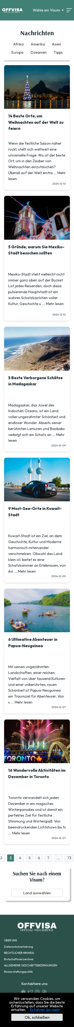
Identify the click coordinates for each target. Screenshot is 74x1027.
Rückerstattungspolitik (18, 972)
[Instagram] (38, 992)
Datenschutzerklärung (18, 947)
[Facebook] (45, 992)
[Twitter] (31, 992)
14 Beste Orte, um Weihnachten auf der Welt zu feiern (36, 122)
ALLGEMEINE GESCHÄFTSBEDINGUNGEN (30, 965)
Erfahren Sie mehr (45, 1009)
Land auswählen (37, 893)
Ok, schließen (37, 1017)
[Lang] (69, 10)
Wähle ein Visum (46, 10)
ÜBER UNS (10, 940)
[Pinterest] (24, 992)
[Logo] (12, 10)
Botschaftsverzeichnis (19, 959)
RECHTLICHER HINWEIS (19, 953)
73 (69, 858)
